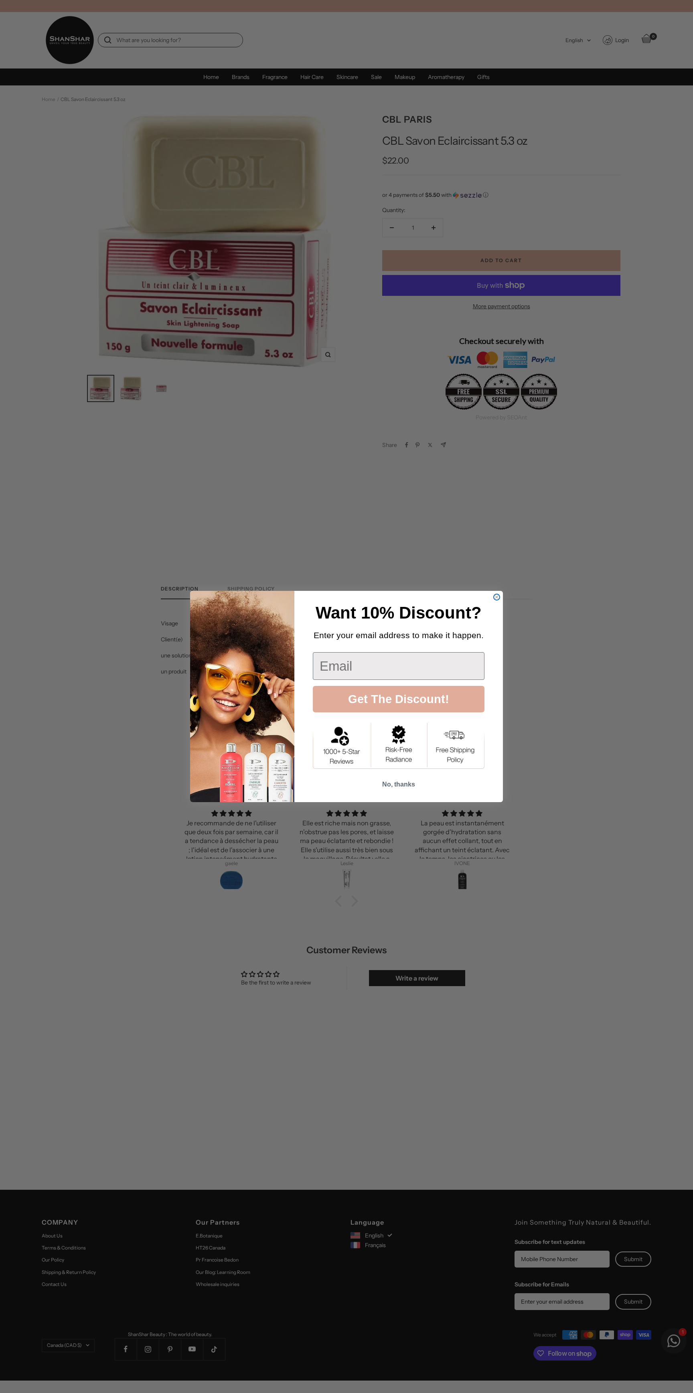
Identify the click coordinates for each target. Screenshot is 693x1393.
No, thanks (398, 784)
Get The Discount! (398, 699)
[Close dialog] (497, 597)
